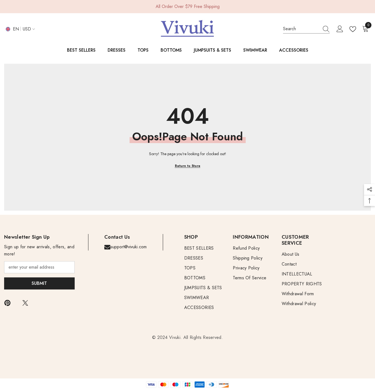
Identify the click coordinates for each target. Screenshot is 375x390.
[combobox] (301, 28)
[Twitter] (25, 303)
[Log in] (340, 29)
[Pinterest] (7, 303)
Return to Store (187, 165)
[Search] (306, 29)
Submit (39, 283)
